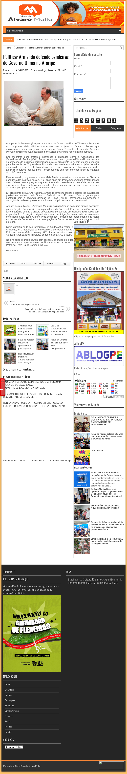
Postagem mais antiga (60, 460)
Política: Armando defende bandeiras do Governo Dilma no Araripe (36, 60)
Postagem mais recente (14, 460)
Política (8, 727)
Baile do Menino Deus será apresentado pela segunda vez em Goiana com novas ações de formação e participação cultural (107, 492)
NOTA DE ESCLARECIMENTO (105, 472)
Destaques (10, 700)
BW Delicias (97, 451)
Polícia (8, 721)
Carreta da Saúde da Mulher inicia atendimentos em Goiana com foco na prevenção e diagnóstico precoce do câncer (107, 526)
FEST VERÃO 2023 (83, 468)
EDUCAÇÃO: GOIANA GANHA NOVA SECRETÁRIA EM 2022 (105, 507)
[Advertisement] (95, 153)
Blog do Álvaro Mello (30, 766)
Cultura (8, 695)
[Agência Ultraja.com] (111, 768)
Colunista (9, 690)
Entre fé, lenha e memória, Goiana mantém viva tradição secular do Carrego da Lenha (107, 541)
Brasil (7, 684)
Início (77, 374)
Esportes (9, 716)
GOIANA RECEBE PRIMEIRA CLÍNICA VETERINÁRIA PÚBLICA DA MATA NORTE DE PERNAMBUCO (107, 421)
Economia (9, 705)
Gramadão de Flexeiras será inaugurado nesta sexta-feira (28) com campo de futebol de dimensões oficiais (31, 590)
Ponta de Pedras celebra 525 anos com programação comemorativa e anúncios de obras (107, 436)
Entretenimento (12, 711)
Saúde (8, 732)
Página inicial (37, 460)
